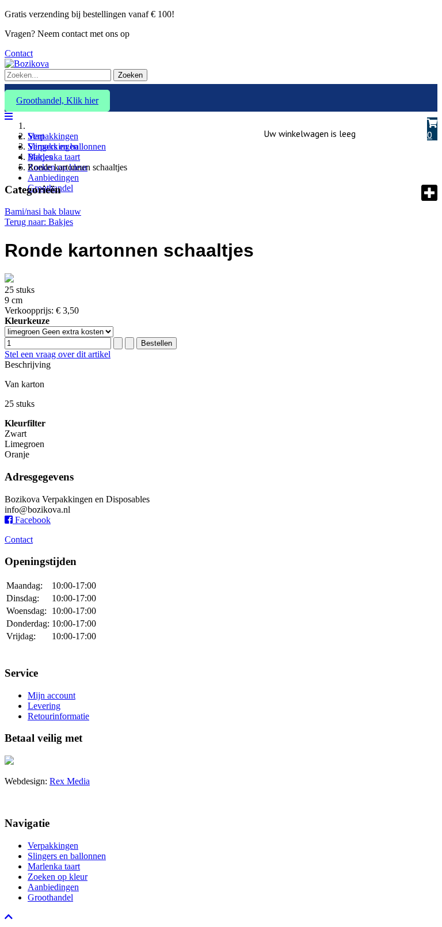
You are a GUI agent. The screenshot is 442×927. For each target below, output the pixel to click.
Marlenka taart (54, 157)
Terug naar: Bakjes (39, 222)
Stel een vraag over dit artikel (57, 354)
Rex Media (69, 781)
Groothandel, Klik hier (57, 100)
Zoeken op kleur (57, 877)
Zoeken (130, 75)
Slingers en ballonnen (67, 856)
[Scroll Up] (9, 917)
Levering (44, 706)
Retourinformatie (58, 716)
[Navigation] (9, 116)
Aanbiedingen (53, 177)
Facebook (32, 520)
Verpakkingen (53, 136)
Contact (19, 53)
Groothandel (50, 897)
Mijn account (51, 695)
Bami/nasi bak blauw (43, 211)
